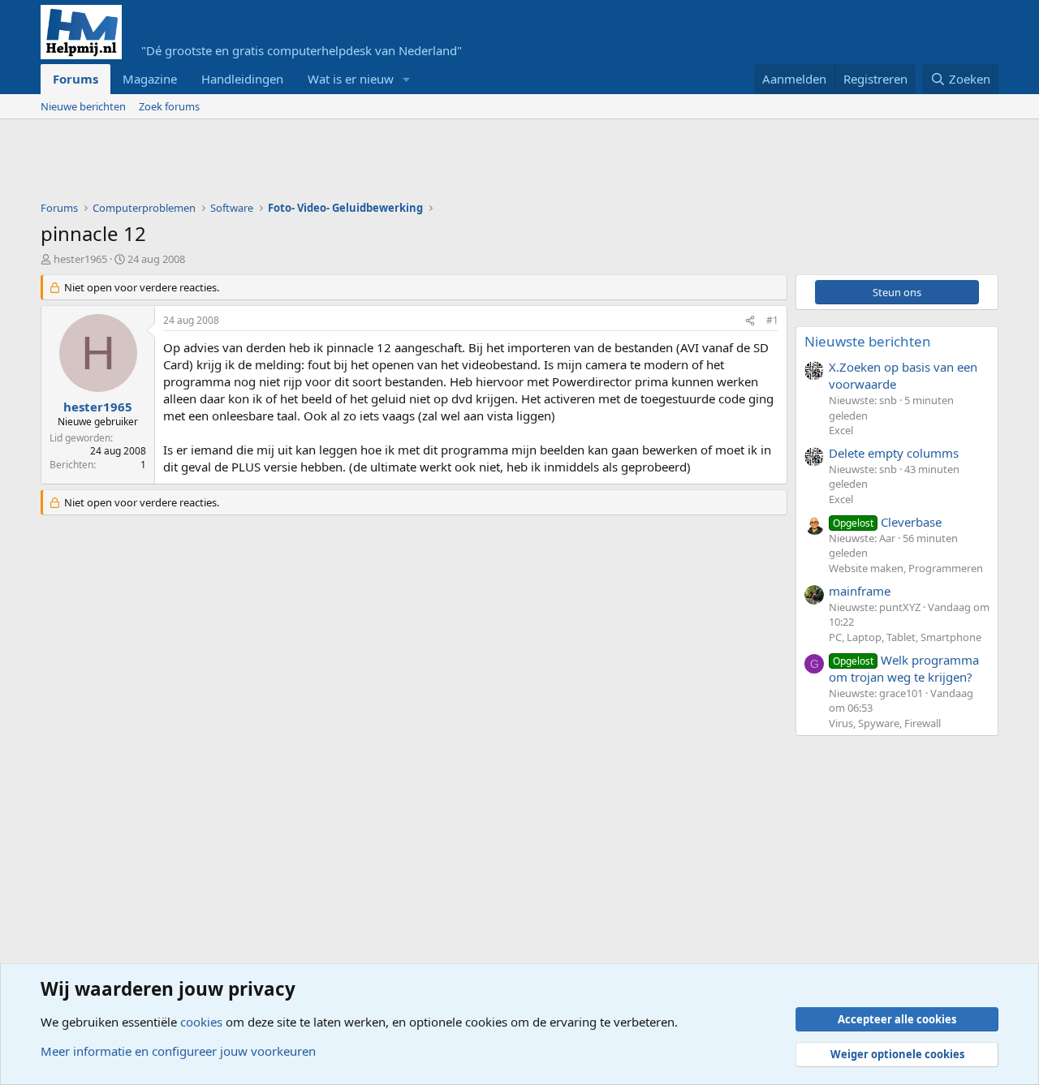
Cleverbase (887, 522)
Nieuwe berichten (83, 106)
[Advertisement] (336, 163)
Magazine (150, 79)
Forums (75, 79)
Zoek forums (169, 106)
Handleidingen (242, 79)
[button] (406, 79)
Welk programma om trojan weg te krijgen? (904, 668)
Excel (841, 430)
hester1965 (80, 259)
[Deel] (750, 321)
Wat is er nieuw (351, 79)
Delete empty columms (894, 453)
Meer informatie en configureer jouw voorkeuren (178, 1051)
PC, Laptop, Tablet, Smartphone (905, 637)
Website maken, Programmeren (906, 568)
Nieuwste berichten (867, 341)
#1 (772, 320)
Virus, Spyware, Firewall (885, 723)
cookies (201, 1022)
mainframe (859, 591)
